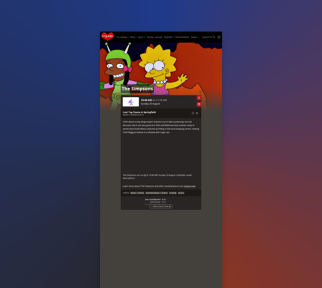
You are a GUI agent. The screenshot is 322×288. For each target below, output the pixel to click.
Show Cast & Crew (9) (162, 206)
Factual (158, 37)
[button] (198, 97)
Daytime (168, 37)
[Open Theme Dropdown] (219, 37)
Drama (150, 37)
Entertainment (182, 37)
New (132, 37)
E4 (145, 175)
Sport (140, 37)
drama (187, 186)
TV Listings (121, 37)
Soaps (194, 37)
